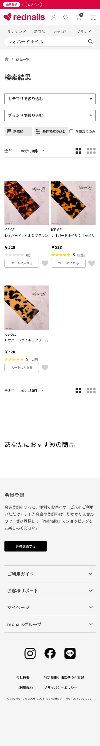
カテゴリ (61, 31)
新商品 (39, 31)
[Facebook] (50, 653)
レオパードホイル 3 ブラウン (26, 235)
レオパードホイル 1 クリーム (26, 340)
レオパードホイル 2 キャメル (73, 235)
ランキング (17, 31)
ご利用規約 (24, 687)
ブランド (84, 31)
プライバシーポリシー (60, 687)
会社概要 (22, 677)
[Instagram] (30, 653)
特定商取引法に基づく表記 (64, 677)
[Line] (70, 653)
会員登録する (26, 546)
